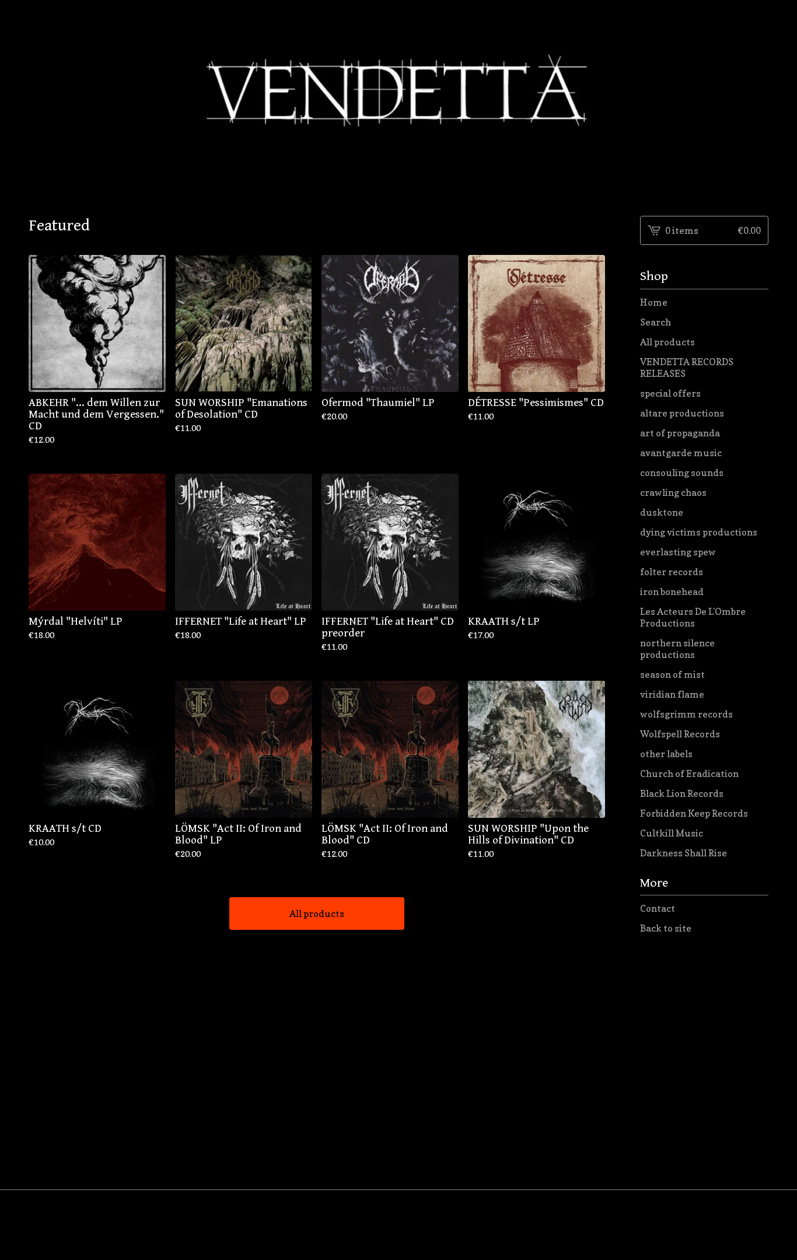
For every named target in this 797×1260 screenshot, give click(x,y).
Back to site (665, 928)
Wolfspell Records (680, 734)
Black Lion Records (681, 793)
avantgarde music (681, 453)
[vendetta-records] (398, 98)
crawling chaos (673, 492)
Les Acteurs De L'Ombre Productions (693, 617)
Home (653, 302)
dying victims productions (698, 532)
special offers (670, 393)
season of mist (672, 674)
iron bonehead (672, 591)
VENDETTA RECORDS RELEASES (686, 367)
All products (316, 913)
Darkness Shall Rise (683, 853)
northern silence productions (677, 648)
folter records (671, 572)
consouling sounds (681, 472)
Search (655, 322)
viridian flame (672, 694)
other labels (666, 754)
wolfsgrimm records (686, 714)
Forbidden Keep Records (694, 813)
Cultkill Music (671, 833)
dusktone (661, 512)
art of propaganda (680, 433)
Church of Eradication (689, 773)
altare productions (682, 413)
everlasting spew (678, 552)
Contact (657, 908)
